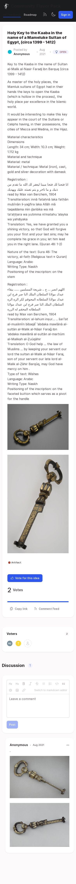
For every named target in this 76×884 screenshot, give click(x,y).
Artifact (16, 562)
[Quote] (63, 684)
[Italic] (30, 684)
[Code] (57, 684)
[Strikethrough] (37, 684)
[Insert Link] (24, 690)
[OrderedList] (50, 684)
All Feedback (12, 14)
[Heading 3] (17, 684)
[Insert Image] (17, 690)
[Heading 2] (10, 684)
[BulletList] (44, 684)
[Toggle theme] (53, 15)
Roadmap (30, 14)
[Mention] (10, 690)
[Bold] (24, 684)
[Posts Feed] (44, 15)
